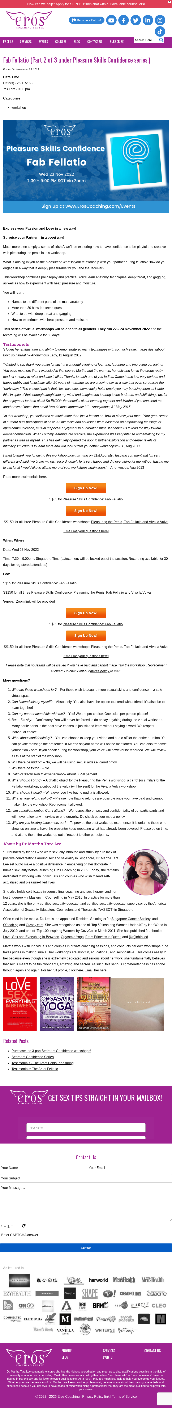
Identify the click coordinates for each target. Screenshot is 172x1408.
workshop (19, 107)
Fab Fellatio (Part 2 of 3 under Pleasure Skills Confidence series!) (76, 59)
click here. (76, 970)
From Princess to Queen (103, 937)
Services (109, 1350)
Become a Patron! (89, 20)
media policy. (115, 816)
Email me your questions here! (86, 531)
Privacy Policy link (95, 1396)
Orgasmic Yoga (72, 937)
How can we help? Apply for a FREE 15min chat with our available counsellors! (86, 4)
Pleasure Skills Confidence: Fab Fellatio (93, 499)
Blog (64, 1357)
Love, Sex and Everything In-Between (31, 937)
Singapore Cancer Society (130, 919)
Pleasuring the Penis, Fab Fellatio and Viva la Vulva (129, 522)
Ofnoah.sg (10, 925)
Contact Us (152, 1350)
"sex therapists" (118, 1375)
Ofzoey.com (34, 925)
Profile (66, 1350)
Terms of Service (124, 1396)
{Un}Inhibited (138, 937)
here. (43, 477)
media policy (100, 671)
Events (107, 1357)
